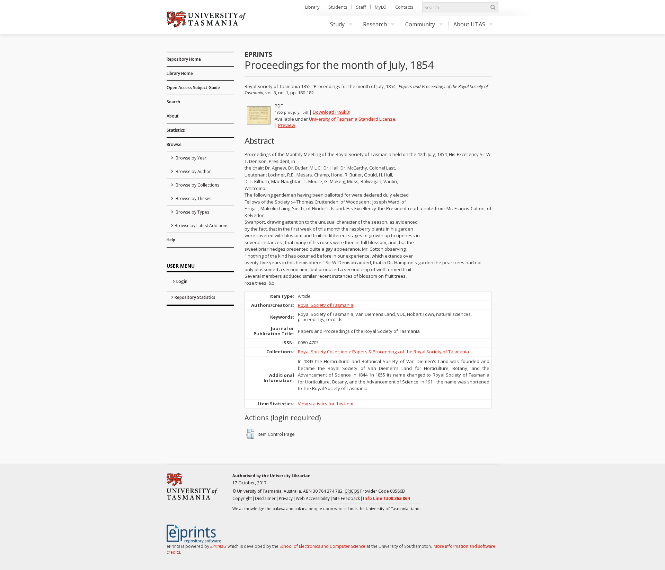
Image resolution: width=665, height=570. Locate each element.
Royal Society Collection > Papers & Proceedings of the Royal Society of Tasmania (383, 351)
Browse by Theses (193, 198)
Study (337, 24)
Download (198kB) (331, 112)
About (173, 116)
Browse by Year (190, 158)
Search (173, 102)
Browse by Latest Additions (201, 225)
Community (420, 24)
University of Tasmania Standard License (352, 119)
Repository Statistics (195, 297)
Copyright (242, 498)
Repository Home (184, 59)
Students (337, 7)
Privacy (286, 498)
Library (312, 7)
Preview (286, 125)
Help (171, 240)
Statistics (176, 130)
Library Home (180, 73)
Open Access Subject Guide (193, 87)
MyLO (381, 7)
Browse (174, 144)
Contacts (404, 7)
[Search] (492, 7)
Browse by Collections (197, 185)
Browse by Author (193, 171)
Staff (361, 7)
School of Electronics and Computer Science (322, 546)
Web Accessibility (313, 498)
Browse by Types (192, 212)
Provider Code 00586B (375, 491)
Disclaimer (265, 498)
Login (181, 281)
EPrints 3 (218, 546)
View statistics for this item (325, 403)
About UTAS (469, 24)
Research (375, 24)
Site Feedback (346, 498)
